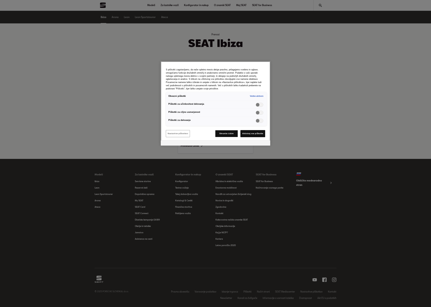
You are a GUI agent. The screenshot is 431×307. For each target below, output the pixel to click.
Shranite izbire (226, 133)
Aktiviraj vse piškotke (252, 133)
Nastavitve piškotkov (178, 133)
